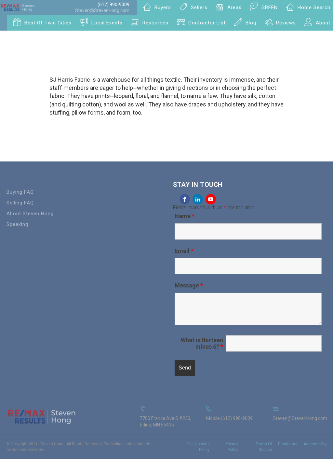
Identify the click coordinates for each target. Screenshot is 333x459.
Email (184, 250)
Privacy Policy (231, 447)
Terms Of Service (264, 447)
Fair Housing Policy (198, 447)
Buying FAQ (20, 192)
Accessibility (314, 444)
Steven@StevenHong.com (102, 10)
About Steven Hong (30, 213)
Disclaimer (288, 444)
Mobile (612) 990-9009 (229, 418)
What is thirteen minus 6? (202, 343)
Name (184, 216)
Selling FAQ (20, 203)
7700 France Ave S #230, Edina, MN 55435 (165, 421)
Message (189, 285)
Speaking (17, 224)
